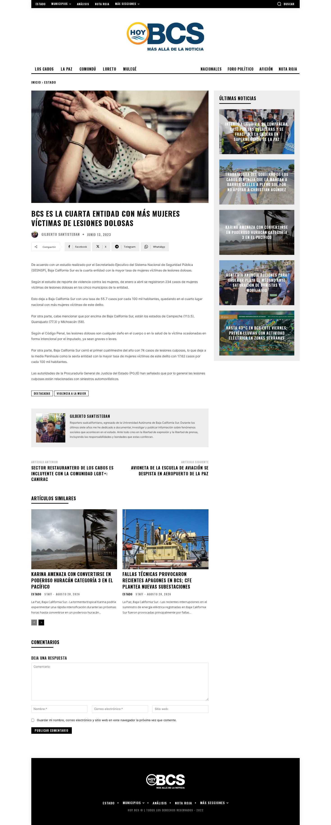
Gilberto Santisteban (60, 234)
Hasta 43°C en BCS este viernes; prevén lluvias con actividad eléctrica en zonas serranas (257, 333)
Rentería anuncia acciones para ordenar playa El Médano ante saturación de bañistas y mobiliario (256, 283)
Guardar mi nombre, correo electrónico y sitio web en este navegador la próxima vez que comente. (107, 720)
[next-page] (41, 622)
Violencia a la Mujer (71, 393)
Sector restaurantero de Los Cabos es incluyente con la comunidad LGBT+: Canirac (72, 473)
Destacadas (42, 393)
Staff (48, 594)
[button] (285, 4)
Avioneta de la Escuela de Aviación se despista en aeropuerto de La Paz (170, 470)
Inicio (36, 82)
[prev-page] (34, 622)
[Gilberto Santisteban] (35, 234)
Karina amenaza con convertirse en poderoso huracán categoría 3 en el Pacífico (72, 580)
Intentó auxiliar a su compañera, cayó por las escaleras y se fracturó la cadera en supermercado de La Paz (257, 132)
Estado (50, 82)
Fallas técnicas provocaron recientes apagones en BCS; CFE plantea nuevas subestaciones (157, 580)
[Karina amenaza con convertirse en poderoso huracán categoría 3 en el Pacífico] (74, 539)
